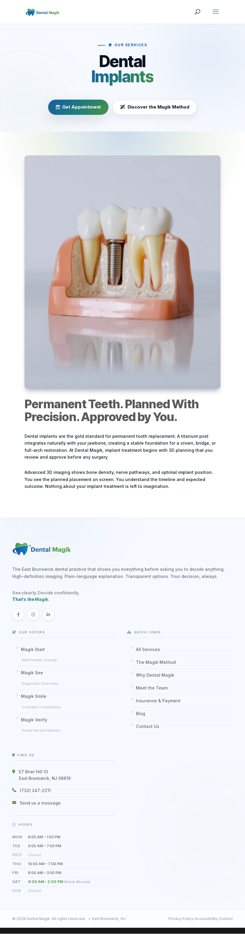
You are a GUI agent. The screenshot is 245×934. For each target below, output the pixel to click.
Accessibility (206, 918)
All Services (148, 649)
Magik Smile (41, 701)
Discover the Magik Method (158, 107)
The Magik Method (156, 662)
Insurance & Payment (158, 700)
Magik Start (39, 654)
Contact (226, 918)
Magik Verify (40, 725)
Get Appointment (81, 107)
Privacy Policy (181, 918)
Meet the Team (152, 687)
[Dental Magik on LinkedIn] (48, 615)
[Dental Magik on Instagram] (33, 615)
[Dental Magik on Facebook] (18, 615)
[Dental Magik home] (122, 548)
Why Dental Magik (155, 675)
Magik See (39, 678)
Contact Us (147, 726)
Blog (140, 713)
